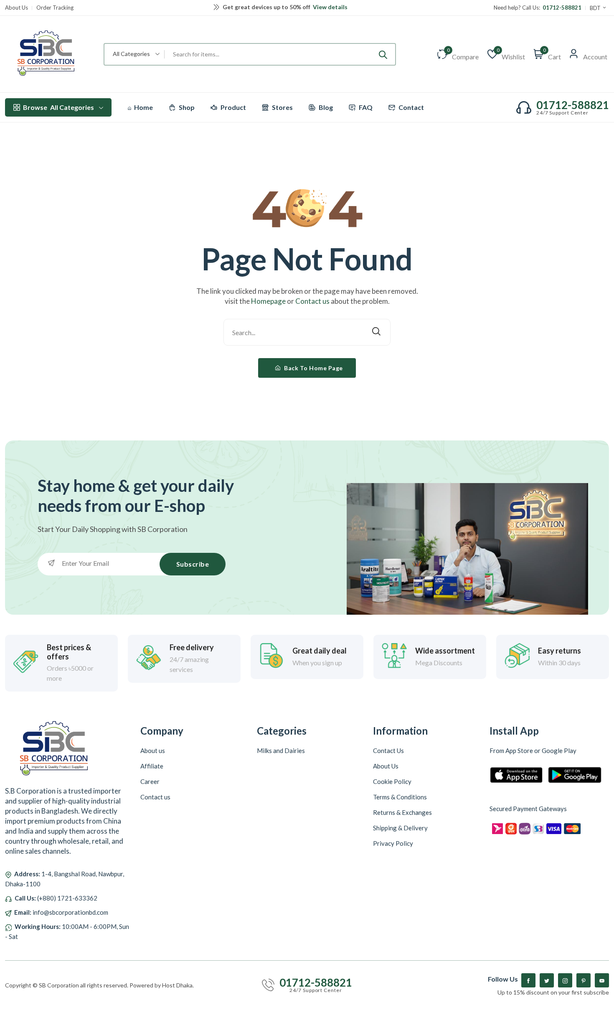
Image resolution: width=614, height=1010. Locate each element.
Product (232, 107)
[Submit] (383, 54)
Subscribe (192, 564)
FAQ (365, 107)
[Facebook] (528, 980)
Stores (282, 107)
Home (143, 107)
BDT (596, 8)
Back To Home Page (313, 367)
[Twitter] (547, 980)
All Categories (58, 107)
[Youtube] (602, 980)
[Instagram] (565, 980)
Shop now (349, 8)
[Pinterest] (583, 980)
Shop (186, 107)
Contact (410, 107)
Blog (325, 107)
